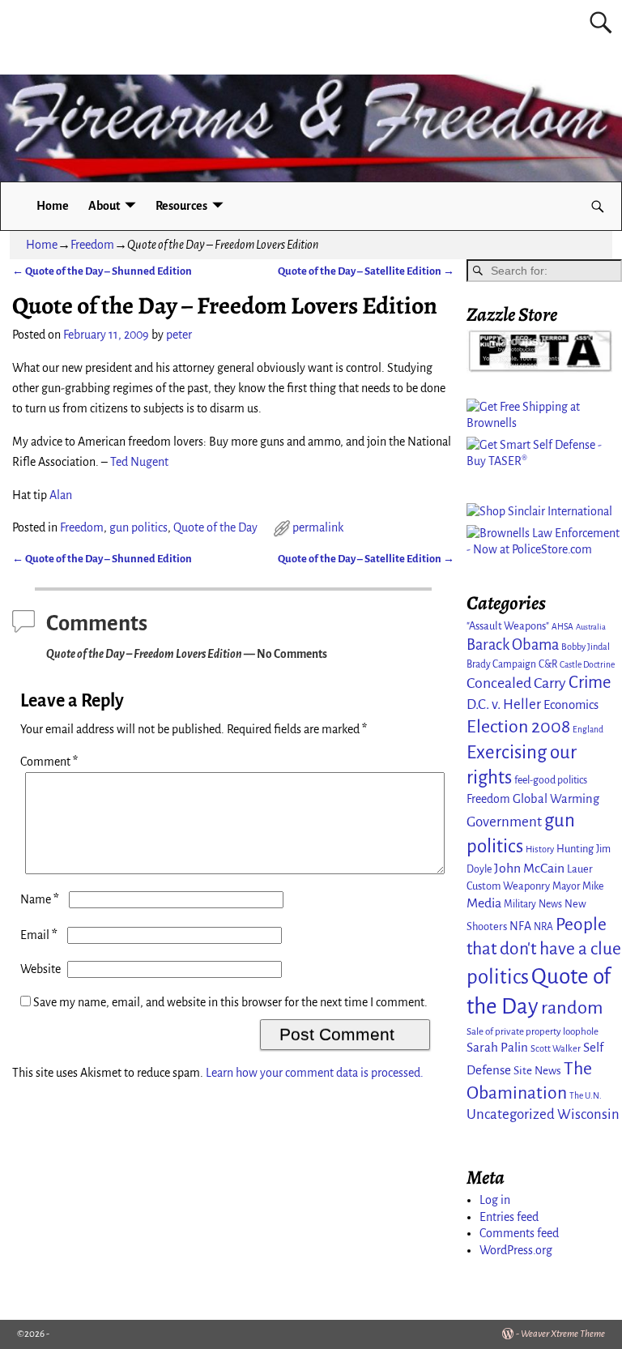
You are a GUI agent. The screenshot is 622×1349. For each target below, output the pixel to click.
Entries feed (509, 1216)
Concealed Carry (516, 683)
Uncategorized (510, 1114)
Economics (571, 704)
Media (483, 903)
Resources (181, 205)
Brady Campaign (501, 664)
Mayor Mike (577, 886)
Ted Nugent (139, 461)
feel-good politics (550, 780)
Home (52, 205)
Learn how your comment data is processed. (315, 1072)
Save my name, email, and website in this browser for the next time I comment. (230, 1002)
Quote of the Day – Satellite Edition (366, 271)
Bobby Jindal (585, 646)
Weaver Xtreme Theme (563, 1334)
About (104, 205)
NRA (543, 927)
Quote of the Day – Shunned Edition (102, 271)
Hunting (575, 849)
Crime (590, 682)
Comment (49, 761)
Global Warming (556, 798)
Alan (60, 495)
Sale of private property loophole (532, 1032)
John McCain (529, 868)
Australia (591, 626)
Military (520, 904)
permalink (317, 527)
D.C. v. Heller (503, 704)
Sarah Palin (497, 1047)
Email (39, 935)
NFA (520, 926)
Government (504, 822)
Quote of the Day (215, 527)
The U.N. (585, 1095)
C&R (548, 664)
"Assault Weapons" (507, 626)
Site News (537, 1071)
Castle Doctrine (587, 664)
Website (40, 969)
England (588, 729)
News (550, 904)
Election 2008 (518, 726)
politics (497, 977)
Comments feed (519, 1233)
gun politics (138, 527)
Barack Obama (512, 645)
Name (39, 899)
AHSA (562, 626)
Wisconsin (588, 1114)
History (540, 849)
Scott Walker (555, 1048)
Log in (494, 1199)
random (572, 1007)
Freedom (92, 244)
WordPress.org (515, 1250)
